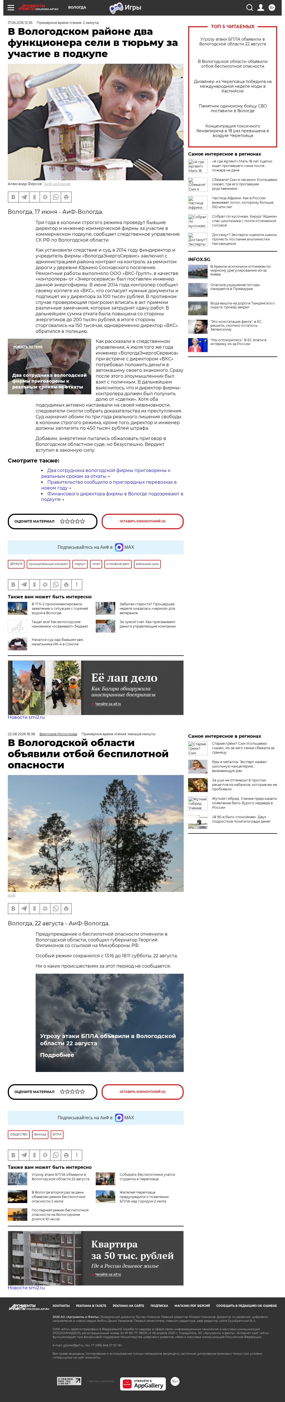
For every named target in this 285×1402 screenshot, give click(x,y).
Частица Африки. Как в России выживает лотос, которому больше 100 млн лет (242, 202)
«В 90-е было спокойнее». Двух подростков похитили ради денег (241, 819)
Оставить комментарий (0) (143, 521)
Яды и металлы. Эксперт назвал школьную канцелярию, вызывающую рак (239, 766)
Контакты (61, 1306)
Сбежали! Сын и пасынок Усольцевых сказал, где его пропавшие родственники (244, 184)
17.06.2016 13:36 (20, 23)
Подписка (159, 1306)
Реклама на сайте (128, 1306)
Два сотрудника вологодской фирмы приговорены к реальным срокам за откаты (105, 473)
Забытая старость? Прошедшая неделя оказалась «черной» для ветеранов (147, 608)
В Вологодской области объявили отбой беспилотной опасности (233, 64)
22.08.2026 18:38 (21, 734)
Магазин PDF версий (192, 1306)
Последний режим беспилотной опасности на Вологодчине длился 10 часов (60, 1214)
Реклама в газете (91, 1306)
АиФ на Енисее (57, 184)
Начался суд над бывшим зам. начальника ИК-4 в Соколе (58, 642)
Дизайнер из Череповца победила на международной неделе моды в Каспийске (233, 86)
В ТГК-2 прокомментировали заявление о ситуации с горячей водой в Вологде (60, 608)
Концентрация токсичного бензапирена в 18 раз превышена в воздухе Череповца (232, 131)
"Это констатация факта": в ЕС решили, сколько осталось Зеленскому (236, 325)
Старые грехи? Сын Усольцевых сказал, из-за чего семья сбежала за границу (243, 747)
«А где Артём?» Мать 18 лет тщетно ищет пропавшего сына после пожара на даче (242, 165)
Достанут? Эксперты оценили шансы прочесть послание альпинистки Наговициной (244, 239)
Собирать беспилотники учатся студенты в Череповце (147, 1176)
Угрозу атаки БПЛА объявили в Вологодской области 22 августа (232, 41)
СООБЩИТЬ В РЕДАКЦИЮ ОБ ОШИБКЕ (246, 1306)
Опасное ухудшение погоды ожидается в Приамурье (235, 287)
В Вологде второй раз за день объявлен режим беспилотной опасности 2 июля (58, 1196)
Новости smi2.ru (26, 717)
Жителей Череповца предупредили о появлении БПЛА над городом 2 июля (144, 1196)
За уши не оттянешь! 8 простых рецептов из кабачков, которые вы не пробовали (244, 784)
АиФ (12, 895)
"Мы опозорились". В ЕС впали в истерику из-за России (238, 342)
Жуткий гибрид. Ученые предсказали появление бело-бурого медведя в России (244, 803)
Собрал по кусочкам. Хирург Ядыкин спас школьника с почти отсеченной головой (244, 220)
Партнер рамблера (100, 1381)
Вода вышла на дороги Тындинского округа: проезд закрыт (242, 305)
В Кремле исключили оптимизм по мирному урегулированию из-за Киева (240, 270)
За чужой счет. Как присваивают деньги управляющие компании (148, 624)
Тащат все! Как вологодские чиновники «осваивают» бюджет (60, 624)
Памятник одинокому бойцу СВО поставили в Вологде (233, 108)
